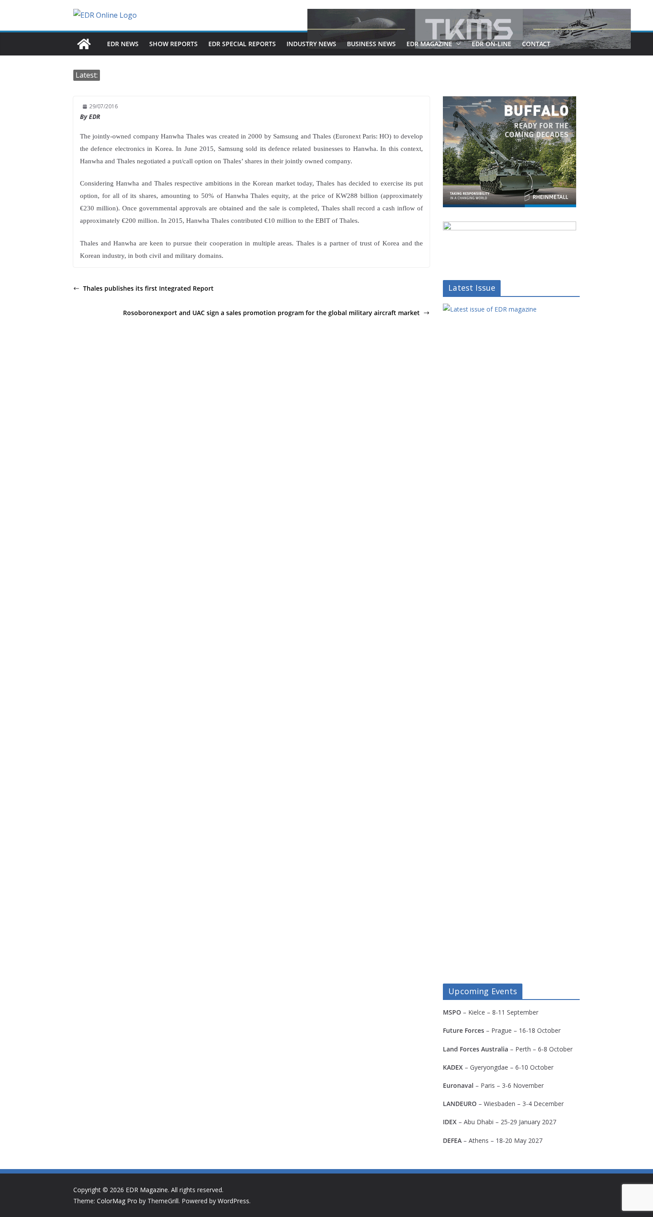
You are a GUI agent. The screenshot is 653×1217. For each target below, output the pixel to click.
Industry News (311, 44)
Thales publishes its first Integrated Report (148, 288)
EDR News (123, 44)
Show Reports (173, 44)
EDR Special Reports (242, 44)
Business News (371, 44)
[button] (456, 44)
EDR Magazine (429, 44)
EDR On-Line (491, 44)
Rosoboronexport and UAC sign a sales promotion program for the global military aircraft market (271, 312)
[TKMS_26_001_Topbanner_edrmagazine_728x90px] (469, 29)
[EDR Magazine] (84, 44)
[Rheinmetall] (509, 102)
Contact (536, 44)
